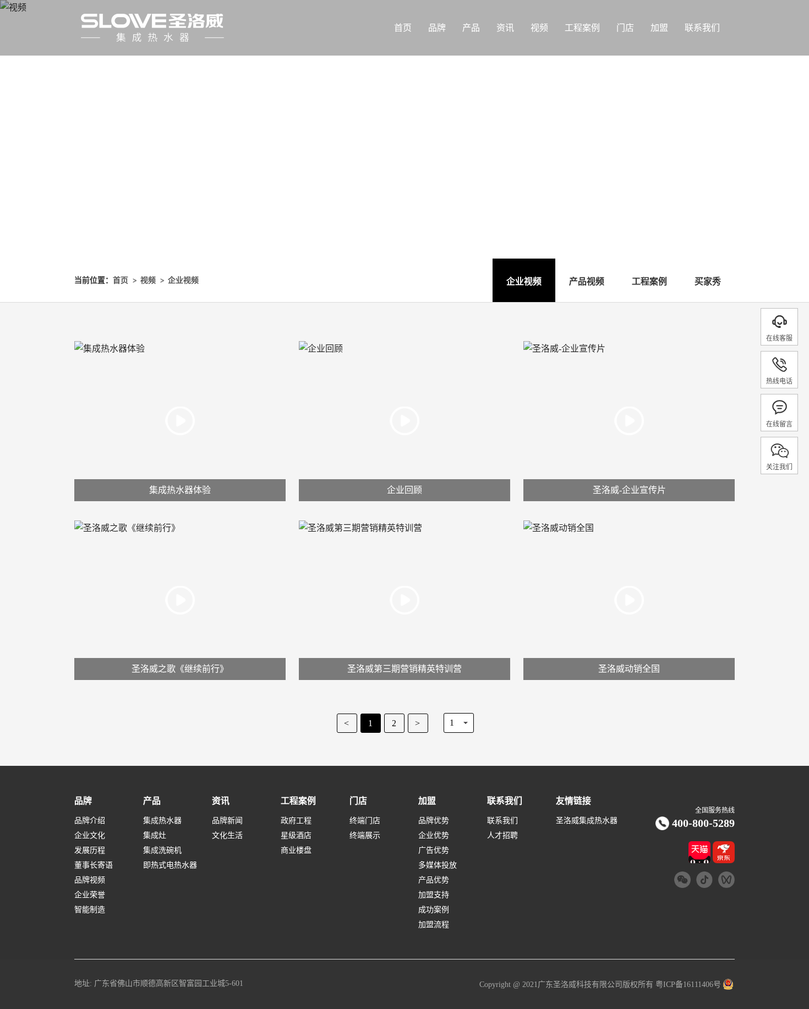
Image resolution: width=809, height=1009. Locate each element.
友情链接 (573, 801)
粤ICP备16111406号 (687, 984)
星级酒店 (296, 836)
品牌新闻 (227, 821)
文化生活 (227, 836)
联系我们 (702, 27)
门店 (625, 27)
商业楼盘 (296, 850)
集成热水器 (162, 821)
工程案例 (582, 27)
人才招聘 (502, 836)
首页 (403, 27)
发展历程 (89, 850)
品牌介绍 (89, 821)
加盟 (659, 27)
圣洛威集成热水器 (586, 821)
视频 (539, 27)
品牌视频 (89, 880)
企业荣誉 (89, 895)
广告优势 (433, 850)
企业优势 (433, 836)
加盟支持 (433, 895)
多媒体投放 (437, 865)
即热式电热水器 (170, 865)
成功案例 (433, 910)
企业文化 (89, 836)
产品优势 (433, 880)
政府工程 (296, 821)
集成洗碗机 (162, 850)
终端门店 (364, 821)
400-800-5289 (703, 823)
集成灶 (154, 836)
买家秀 (708, 281)
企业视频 (183, 280)
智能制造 (89, 910)
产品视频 (586, 281)
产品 (471, 27)
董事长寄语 (93, 865)
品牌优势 (433, 821)
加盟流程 (433, 925)
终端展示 (364, 836)
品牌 (437, 27)
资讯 (505, 27)
